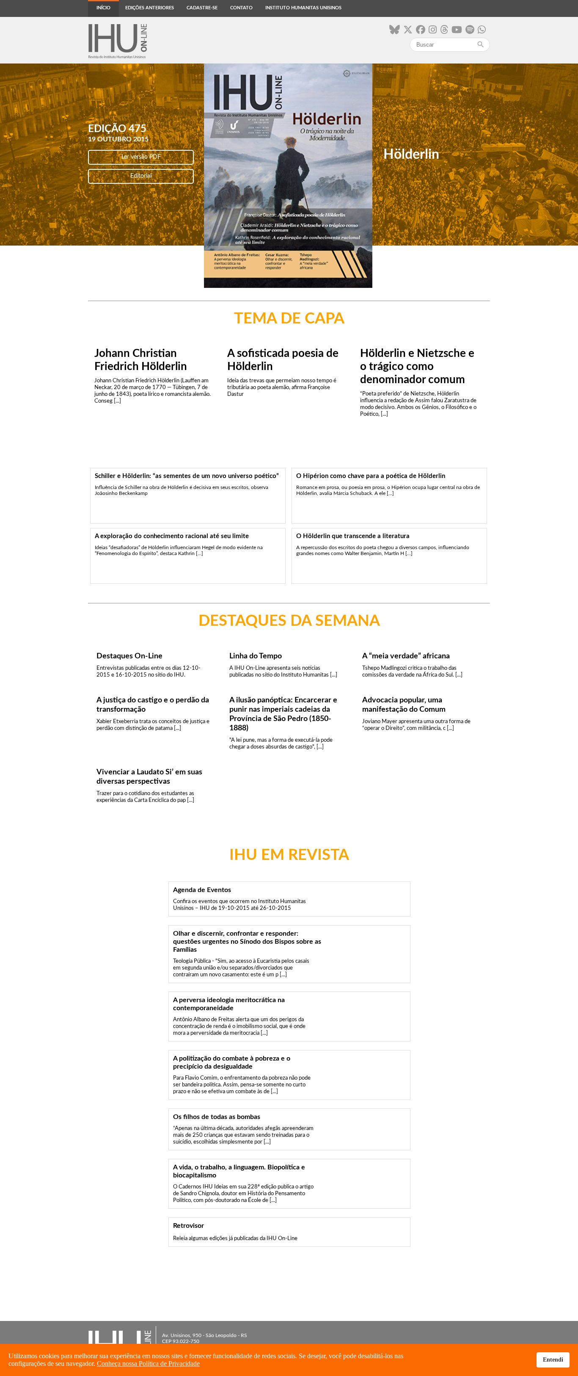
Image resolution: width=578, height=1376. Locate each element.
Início (103, 8)
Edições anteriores (149, 8)
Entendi (553, 1359)
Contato (241, 8)
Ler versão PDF (141, 157)
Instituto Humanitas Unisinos (303, 8)
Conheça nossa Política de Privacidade (148, 1363)
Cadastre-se (202, 8)
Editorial (140, 176)
